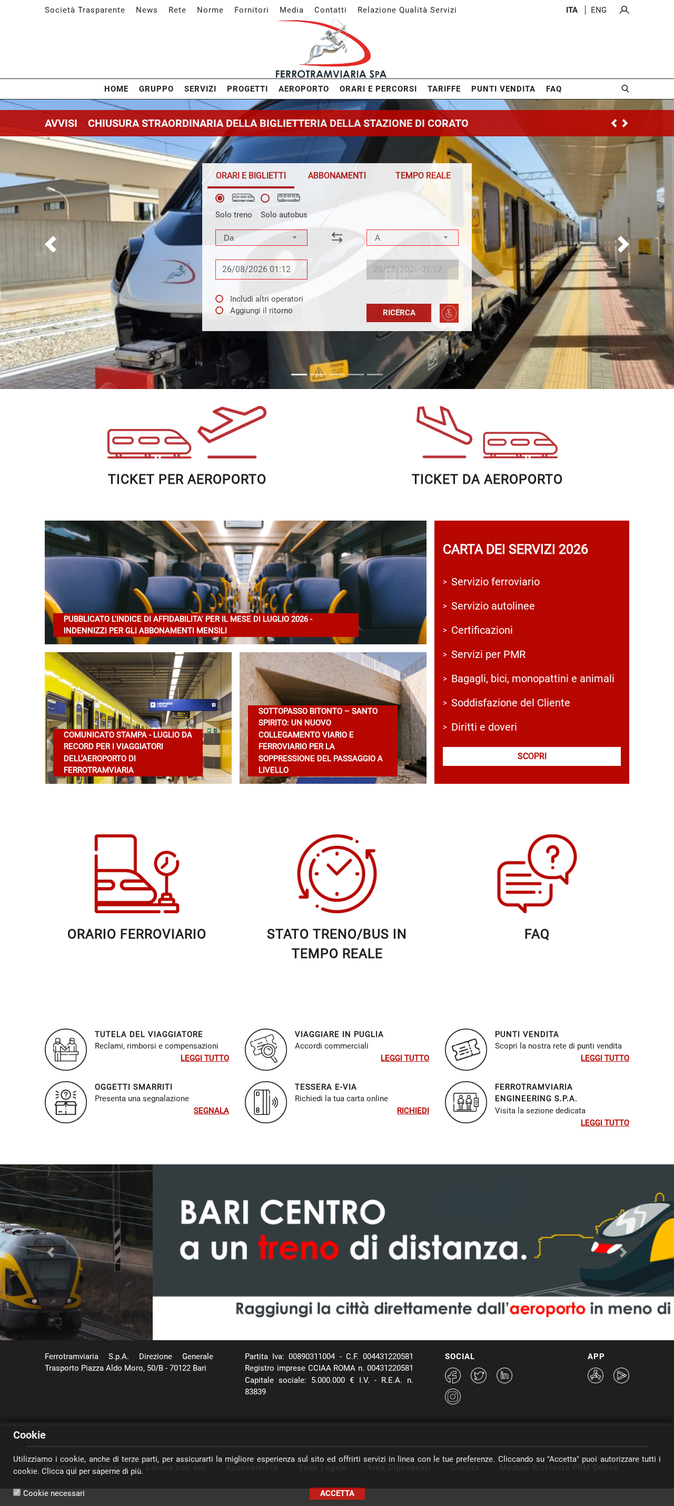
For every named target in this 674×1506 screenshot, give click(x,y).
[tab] (250, 175)
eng (599, 10)
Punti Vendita (503, 89)
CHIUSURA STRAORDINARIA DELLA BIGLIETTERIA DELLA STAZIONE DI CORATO (278, 123)
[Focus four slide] (365, 1305)
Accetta (337, 1493)
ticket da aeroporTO (487, 479)
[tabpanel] (337, 258)
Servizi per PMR (488, 654)
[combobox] (261, 238)
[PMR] (449, 313)
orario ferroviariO (136, 934)
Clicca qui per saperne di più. (92, 1471)
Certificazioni (482, 630)
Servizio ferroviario (495, 581)
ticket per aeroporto (187, 479)
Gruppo (156, 89)
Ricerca (399, 312)
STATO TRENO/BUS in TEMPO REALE (337, 944)
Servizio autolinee (493, 606)
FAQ (554, 89)
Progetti (247, 89)
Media (292, 10)
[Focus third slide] (346, 1305)
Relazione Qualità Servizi (407, 10)
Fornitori (251, 10)
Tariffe (444, 89)
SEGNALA (211, 1110)
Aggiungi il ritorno (261, 310)
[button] (50, 244)
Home (116, 89)
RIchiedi (413, 1110)
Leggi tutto (205, 1058)
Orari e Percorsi (378, 89)
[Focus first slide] (308, 1305)
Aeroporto (304, 89)
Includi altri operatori (266, 299)
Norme (210, 10)
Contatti (330, 10)
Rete (177, 10)
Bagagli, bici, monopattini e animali (532, 678)
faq (537, 934)
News (147, 10)
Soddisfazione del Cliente (510, 702)
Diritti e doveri (484, 727)
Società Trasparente (85, 10)
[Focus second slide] (327, 1305)
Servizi (200, 89)
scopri (532, 756)
